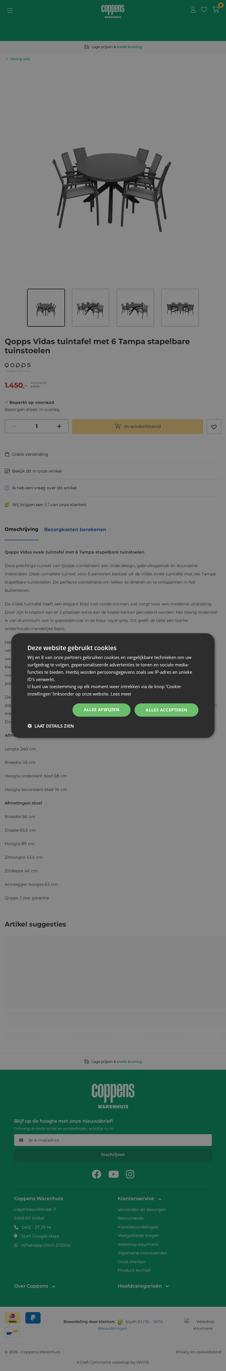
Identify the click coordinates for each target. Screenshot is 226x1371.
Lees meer (121, 694)
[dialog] (113, 685)
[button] (50, 725)
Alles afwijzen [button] (101, 709)
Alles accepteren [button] (166, 710)
